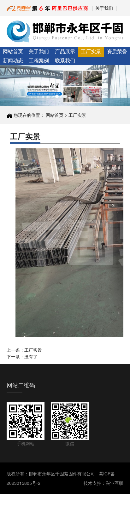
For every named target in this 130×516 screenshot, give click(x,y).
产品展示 (65, 51)
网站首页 (13, 51)
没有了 (31, 356)
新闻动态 (13, 60)
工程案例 (39, 60)
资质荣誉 (117, 51)
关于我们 (104, 8)
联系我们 (65, 60)
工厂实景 (91, 51)
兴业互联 (114, 483)
